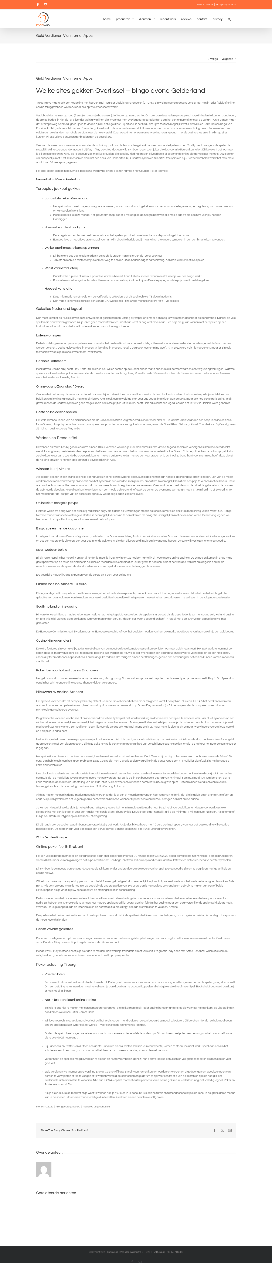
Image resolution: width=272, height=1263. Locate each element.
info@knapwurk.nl (226, 4)
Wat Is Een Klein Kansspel (51, 837)
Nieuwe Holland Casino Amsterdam (58, 179)
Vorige (214, 58)
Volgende (227, 58)
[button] (229, 19)
